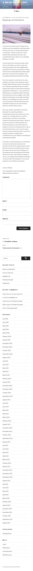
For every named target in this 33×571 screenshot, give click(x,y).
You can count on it (8, 273)
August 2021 (6, 523)
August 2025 (6, 357)
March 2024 (6, 417)
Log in (4, 544)
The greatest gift (12, 308)
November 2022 (7, 473)
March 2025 (6, 375)
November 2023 (7, 431)
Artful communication (9, 269)
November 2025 (7, 347)
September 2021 (7, 519)
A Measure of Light (15, 2)
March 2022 (6, 498)
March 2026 (6, 333)
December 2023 (7, 428)
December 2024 (7, 385)
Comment (6, 177)
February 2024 (7, 421)
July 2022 (5, 484)
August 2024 (6, 400)
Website (5, 219)
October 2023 (7, 435)
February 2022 (7, 502)
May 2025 (6, 368)
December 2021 (7, 509)
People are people (8, 280)
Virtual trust (6, 283)
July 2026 (5, 319)
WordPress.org (7, 555)
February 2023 (7, 463)
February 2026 (7, 336)
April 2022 (6, 495)
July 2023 (5, 445)
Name (5, 201)
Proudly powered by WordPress (11, 567)
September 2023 (8, 438)
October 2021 (7, 516)
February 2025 (7, 378)
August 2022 (6, 480)
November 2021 (7, 512)
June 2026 (6, 322)
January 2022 (6, 505)
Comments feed (7, 551)
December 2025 (7, 343)
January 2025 (6, 382)
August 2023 (6, 442)
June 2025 (6, 364)
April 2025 (6, 371)
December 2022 (7, 470)
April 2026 (6, 329)
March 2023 (6, 459)
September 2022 (8, 477)
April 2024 (6, 414)
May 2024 (6, 410)
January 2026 (6, 340)
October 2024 (7, 393)
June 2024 (6, 407)
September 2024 (8, 396)
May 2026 (6, 326)
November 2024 (7, 389)
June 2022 (6, 487)
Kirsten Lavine (23, 17)
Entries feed (6, 548)
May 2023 (5, 452)
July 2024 (5, 403)
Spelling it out (6, 276)
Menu (17, 11)
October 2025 (7, 350)
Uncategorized (7, 533)
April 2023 (6, 456)
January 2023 (6, 466)
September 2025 (8, 354)
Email (5, 210)
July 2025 (5, 361)
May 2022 (5, 491)
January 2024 (6, 424)
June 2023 (6, 449)
